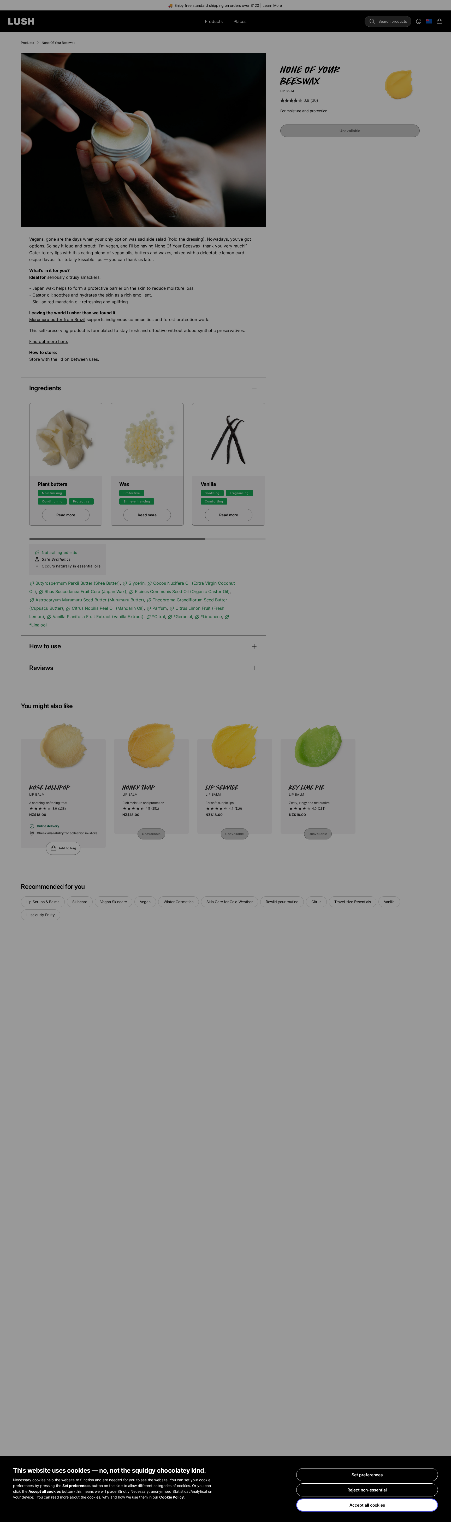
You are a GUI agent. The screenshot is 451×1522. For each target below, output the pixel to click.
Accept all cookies (367, 1505)
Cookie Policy (171, 1497)
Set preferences (367, 1474)
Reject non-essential (367, 1490)
